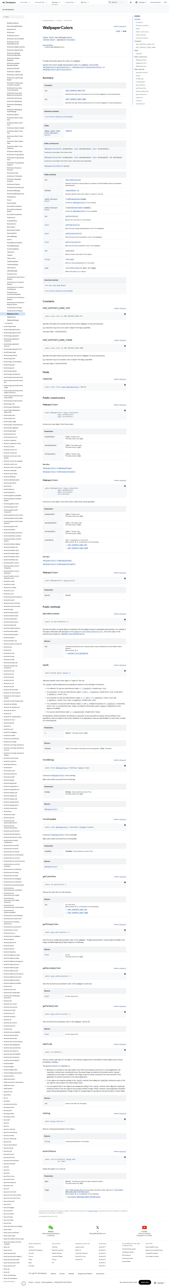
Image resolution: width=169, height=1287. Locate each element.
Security (31, 1253)
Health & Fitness (57, 1253)
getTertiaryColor (72, 242)
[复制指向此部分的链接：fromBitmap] (56, 760)
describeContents (72, 180)
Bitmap (77, 199)
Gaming (54, 1247)
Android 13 (102, 1259)
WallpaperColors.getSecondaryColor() (87, 67)
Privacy (54, 1259)
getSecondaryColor (73, 233)
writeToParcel (71, 268)
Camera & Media (57, 1256)
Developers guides (128, 1252)
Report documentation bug (154, 1250)
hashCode (69, 251)
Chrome (62, 1274)
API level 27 (122, 26)
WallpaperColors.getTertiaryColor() (57, 70)
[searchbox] (13, 16)
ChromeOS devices (81, 1253)
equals (68, 190)
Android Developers (48, 20)
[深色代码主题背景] (125, 314)
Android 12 (102, 1263)
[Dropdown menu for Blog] (89, 2)
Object (52, 40)
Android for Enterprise (35, 1250)
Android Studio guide (129, 1249)
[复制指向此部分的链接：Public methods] (62, 607)
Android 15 (102, 1253)
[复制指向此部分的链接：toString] (52, 1113)
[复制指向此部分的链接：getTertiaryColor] (60, 1006)
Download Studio (127, 1258)
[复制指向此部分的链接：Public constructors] (67, 398)
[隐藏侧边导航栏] (24, 1283)
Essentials (24, 2)
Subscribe (145, 1282)
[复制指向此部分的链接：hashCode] (54, 1044)
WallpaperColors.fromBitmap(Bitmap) (57, 468)
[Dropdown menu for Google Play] (76, 2)
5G (53, 1263)
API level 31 (123, 308)
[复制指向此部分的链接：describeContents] (61, 614)
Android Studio (155, 2)
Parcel (60, 166)
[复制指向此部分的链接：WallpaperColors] (60, 405)
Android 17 (102, 1247)
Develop (55, 2)
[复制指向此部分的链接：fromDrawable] (58, 819)
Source (31, 1256)
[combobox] (117, 2)
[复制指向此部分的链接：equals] (51, 665)
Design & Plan (39, 2)
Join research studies (152, 1256)
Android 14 (102, 1256)
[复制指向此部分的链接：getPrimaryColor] (60, 924)
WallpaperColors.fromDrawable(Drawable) (59, 472)
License (37, 1282)
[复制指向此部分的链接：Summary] (55, 78)
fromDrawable (71, 208)
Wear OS (78, 1250)
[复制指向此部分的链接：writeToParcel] (58, 1151)
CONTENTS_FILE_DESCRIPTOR (71, 634)
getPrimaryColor (72, 225)
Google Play (69, 2)
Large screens (79, 1247)
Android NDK (126, 1261)
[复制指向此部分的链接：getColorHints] (58, 877)
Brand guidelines (47, 1282)
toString (69, 259)
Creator (47, 133)
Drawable (79, 208)
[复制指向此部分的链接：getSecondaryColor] (63, 968)
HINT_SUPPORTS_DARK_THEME (76, 99)
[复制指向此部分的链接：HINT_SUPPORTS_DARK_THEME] (74, 340)
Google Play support (152, 1253)
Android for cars (80, 1256)
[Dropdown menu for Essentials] (30, 2)
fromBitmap (70, 199)
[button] (13, 323)
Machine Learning (57, 1250)
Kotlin (118, 31)
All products (100, 1274)
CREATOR (69, 131)
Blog (84, 2)
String (47, 259)
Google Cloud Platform (85, 1274)
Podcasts (31, 1266)
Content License (93, 1211)
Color (60, 149)
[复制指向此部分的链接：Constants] (56, 301)
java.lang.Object (48, 45)
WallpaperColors (51, 149)
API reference (8, 10)
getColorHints (71, 216)
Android (31, 1247)
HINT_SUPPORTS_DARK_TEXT (75, 91)
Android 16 (102, 1250)
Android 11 (102, 1266)
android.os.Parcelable (64, 117)
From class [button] (55, 285)
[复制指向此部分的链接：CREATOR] (54, 379)
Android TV (78, 1259)
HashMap (55, 1062)
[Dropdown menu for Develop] (60, 2)
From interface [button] (59, 117)
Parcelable (70, 40)
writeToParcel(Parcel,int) (92, 632)
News (30, 1259)
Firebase (71, 1274)
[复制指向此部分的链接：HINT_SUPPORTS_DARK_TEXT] (72, 308)
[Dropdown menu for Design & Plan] (47, 2)
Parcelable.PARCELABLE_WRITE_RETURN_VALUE (84, 1197)
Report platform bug (152, 1247)
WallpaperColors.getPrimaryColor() (57, 67)
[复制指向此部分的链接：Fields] (51, 372)
